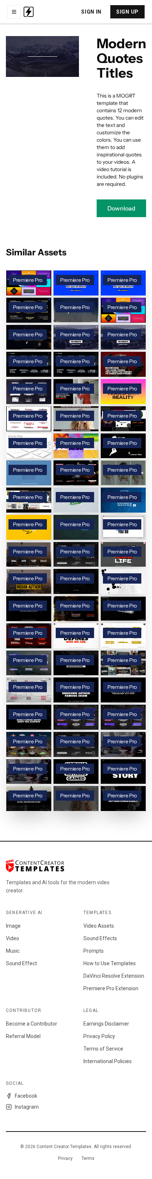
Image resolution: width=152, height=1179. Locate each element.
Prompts (93, 951)
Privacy (65, 1158)
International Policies (107, 1061)
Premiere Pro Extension (110, 988)
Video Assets (98, 926)
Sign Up (127, 12)
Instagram (27, 1107)
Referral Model (23, 1036)
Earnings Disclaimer (106, 1024)
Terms (88, 1158)
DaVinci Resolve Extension (113, 976)
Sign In (91, 12)
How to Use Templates (109, 963)
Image (13, 926)
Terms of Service (103, 1049)
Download (121, 208)
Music (13, 951)
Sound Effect (21, 963)
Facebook (26, 1096)
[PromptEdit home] (29, 12)
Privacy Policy (99, 1036)
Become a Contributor (31, 1024)
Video (12, 938)
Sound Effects (100, 938)
